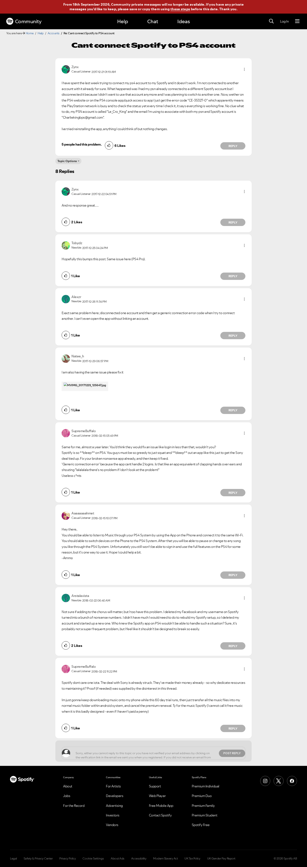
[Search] (271, 21)
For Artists (113, 786)
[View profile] (66, 69)
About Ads (117, 858)
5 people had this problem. (81, 144)
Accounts (54, 33)
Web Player (157, 795)
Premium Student (204, 815)
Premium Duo (202, 795)
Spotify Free (201, 825)
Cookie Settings (93, 858)
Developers (114, 795)
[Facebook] (292, 781)
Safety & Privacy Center (38, 858)
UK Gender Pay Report (221, 858)
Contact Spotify (160, 815)
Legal (13, 858)
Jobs (66, 795)
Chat (152, 21)
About (67, 786)
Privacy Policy (67, 858)
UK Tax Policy (192, 858)
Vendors (112, 825)
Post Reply (232, 753)
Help (122, 21)
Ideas (183, 21)
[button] (244, 69)
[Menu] (297, 21)
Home (30, 33)
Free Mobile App (161, 805)
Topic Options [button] (67, 161)
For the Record (73, 805)
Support (155, 786)
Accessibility (139, 858)
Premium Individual (205, 786)
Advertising (114, 805)
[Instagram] (265, 781)
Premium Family (203, 805)
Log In (284, 21)
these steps (180, 9)
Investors (112, 815)
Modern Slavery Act (165, 858)
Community (28, 21)
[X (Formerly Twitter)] (279, 781)
